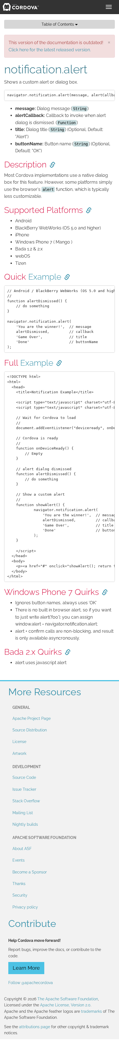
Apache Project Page (31, 718)
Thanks (18, 883)
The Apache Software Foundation (67, 999)
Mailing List (22, 813)
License (19, 741)
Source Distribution (29, 730)
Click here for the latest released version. (50, 49)
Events (18, 860)
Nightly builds (25, 824)
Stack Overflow (26, 801)
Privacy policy (25, 907)
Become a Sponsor (29, 872)
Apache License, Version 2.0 (65, 1005)
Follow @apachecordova (30, 982)
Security (19, 895)
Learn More (26, 968)
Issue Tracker (24, 789)
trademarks (91, 1011)
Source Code (24, 777)
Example (44, 277)
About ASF (22, 848)
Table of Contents (58, 24)
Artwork (19, 753)
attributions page (34, 1027)
